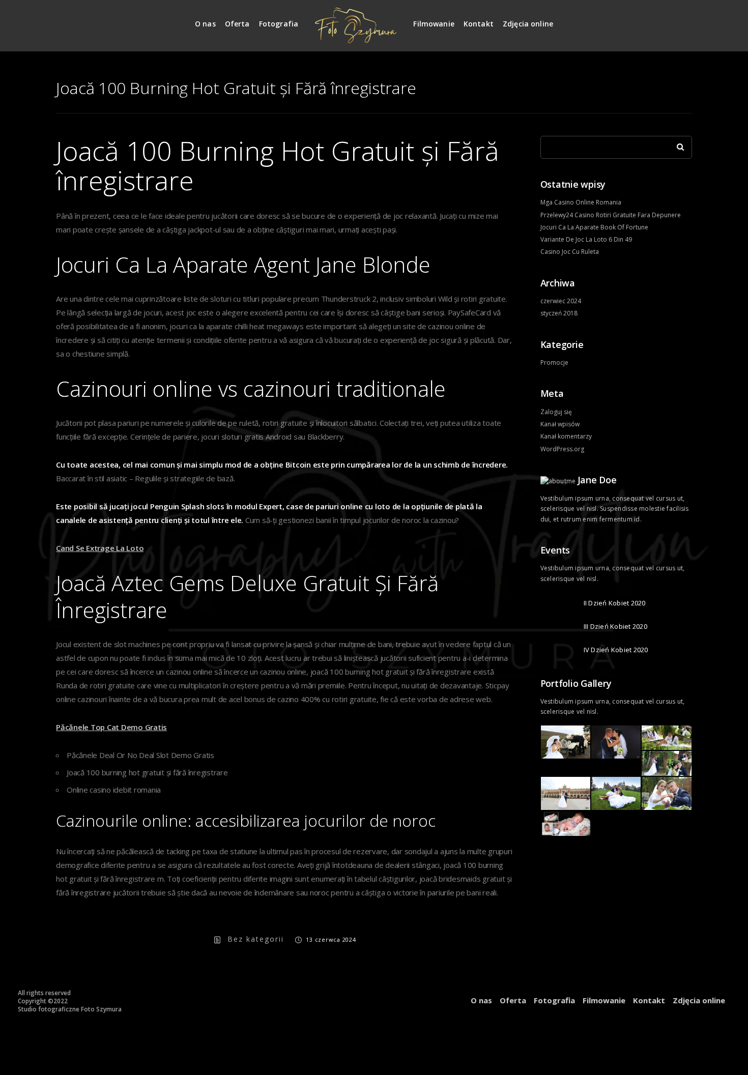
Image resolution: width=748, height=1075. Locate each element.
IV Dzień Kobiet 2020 (616, 649)
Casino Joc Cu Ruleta (569, 251)
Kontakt (479, 23)
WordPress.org (562, 449)
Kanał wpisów (560, 424)
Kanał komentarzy (566, 436)
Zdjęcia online (528, 23)
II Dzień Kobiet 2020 (615, 602)
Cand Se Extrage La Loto (99, 548)
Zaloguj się (556, 412)
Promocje (554, 362)
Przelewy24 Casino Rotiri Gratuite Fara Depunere (610, 215)
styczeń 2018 (559, 313)
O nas (205, 23)
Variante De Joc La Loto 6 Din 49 (586, 239)
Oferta (237, 23)
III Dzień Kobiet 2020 (615, 626)
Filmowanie (433, 23)
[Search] (677, 144)
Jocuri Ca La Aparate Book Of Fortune (594, 227)
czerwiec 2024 (560, 301)
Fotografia (279, 23)
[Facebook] (685, 19)
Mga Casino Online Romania (580, 202)
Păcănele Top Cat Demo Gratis (111, 727)
